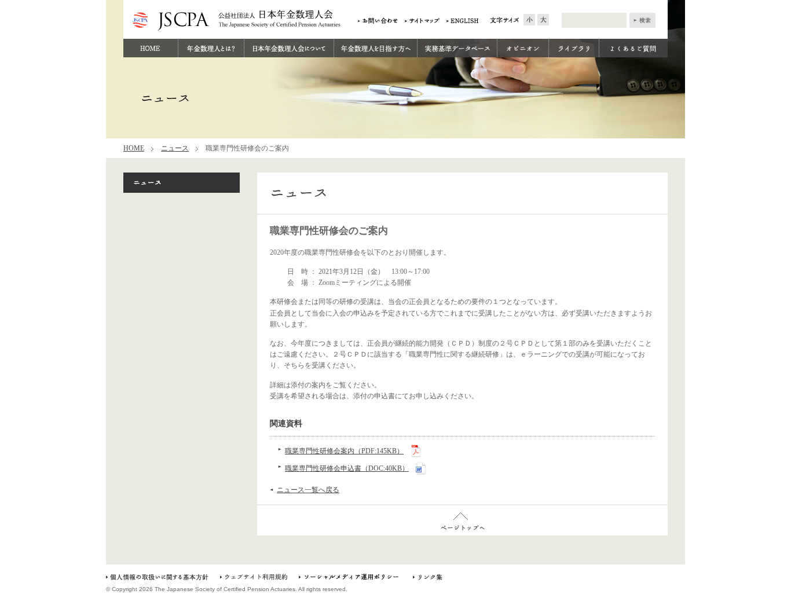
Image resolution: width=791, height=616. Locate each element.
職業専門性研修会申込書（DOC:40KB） (347, 468)
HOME (133, 148)
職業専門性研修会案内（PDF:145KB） (344, 451)
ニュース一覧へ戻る (308, 490)
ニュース (175, 148)
